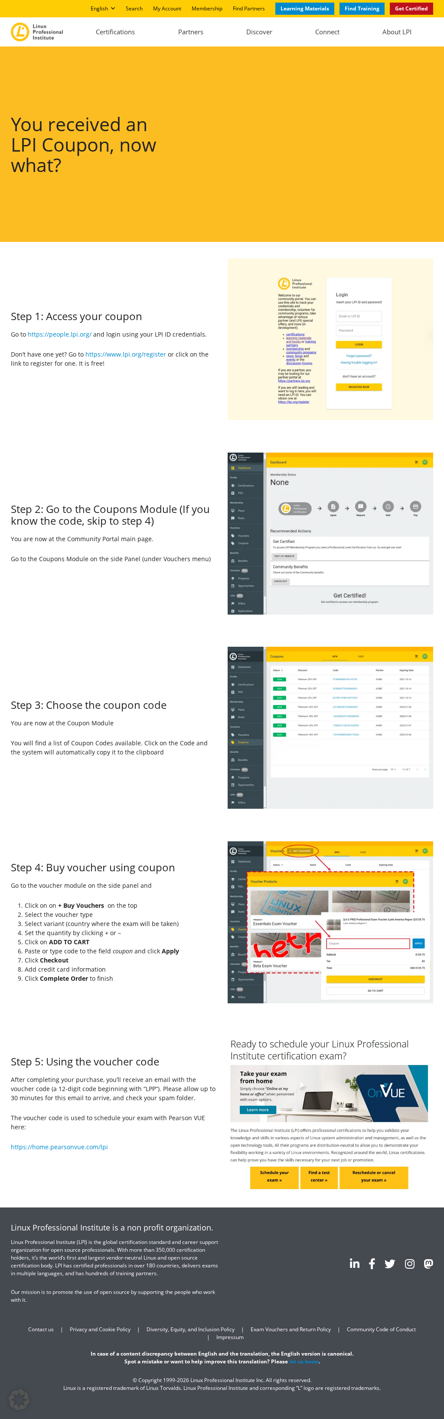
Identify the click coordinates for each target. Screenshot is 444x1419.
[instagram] (410, 1263)
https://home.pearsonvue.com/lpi (59, 1147)
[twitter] (390, 1263)
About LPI (396, 31)
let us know (304, 1361)
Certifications (115, 31)
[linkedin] (354, 1263)
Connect (327, 31)
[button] (19, 1400)
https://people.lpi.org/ (59, 334)
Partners (190, 31)
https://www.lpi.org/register (125, 354)
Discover (259, 31)
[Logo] (37, 32)
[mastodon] (428, 1263)
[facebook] (372, 1263)
